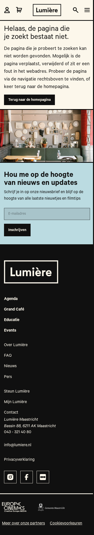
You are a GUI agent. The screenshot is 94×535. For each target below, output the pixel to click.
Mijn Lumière (15, 402)
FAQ (8, 355)
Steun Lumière (17, 391)
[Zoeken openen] (75, 10)
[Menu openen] (86, 10)
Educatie (11, 320)
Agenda (11, 299)
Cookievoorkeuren (66, 523)
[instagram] (10, 477)
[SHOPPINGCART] (19, 10)
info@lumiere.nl (17, 445)
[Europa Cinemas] (14, 507)
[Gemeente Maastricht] (51, 507)
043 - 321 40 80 (17, 432)
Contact (11, 412)
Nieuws (10, 366)
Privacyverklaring (19, 459)
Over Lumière (16, 345)
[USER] (7, 10)
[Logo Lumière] (47, 10)
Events (10, 330)
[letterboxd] (43, 477)
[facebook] (27, 477)
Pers (8, 377)
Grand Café (14, 309)
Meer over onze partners (23, 523)
